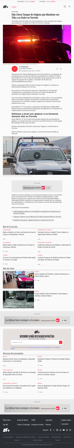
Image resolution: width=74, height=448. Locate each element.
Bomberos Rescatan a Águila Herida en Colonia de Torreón (33, 220)
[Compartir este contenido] (60, 69)
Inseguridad (7, 229)
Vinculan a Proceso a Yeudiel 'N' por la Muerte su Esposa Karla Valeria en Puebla (53, 233)
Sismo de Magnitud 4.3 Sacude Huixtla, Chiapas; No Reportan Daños (54, 387)
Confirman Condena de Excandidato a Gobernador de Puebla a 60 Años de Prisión (54, 246)
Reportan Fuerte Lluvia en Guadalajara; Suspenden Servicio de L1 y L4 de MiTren (19, 360)
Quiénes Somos (66, 420)
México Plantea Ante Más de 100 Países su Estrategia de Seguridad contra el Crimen (19, 373)
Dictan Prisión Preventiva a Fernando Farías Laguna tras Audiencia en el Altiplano (19, 387)
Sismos (40, 383)
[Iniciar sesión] (64, 6)
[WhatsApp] (67, 430)
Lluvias (37, 271)
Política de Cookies (37, 440)
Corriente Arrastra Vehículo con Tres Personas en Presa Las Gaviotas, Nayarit (53, 373)
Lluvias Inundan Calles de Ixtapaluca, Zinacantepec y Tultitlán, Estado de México (51, 294)
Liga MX (5, 424)
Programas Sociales (37, 424)
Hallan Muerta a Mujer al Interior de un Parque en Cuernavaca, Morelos (19, 246)
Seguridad (49, 420)
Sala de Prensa (67, 437)
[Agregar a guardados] (57, 69)
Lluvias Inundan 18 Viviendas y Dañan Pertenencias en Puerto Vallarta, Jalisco (52, 275)
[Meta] (51, 430)
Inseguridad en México (10, 383)
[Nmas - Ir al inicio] (5, 6)
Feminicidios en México (45, 229)
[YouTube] (64, 430)
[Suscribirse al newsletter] (60, 342)
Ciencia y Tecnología (23, 424)
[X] (54, 430)
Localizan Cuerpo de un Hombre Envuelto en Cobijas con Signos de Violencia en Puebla (54, 258)
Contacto (57, 440)
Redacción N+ (25, 66)
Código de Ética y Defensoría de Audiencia (25, 437)
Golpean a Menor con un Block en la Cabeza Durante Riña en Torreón (37, 217)
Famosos (48, 424)
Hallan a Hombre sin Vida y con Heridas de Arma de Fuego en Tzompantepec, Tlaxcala (19, 233)
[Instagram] (57, 430)
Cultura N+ (16, 440)
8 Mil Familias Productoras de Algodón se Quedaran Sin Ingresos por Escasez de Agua (37, 212)
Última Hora (7, 420)
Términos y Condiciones (43, 437)
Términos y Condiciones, (35, 347)
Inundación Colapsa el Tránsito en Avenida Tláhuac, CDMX (54, 360)
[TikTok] (60, 430)
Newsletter (65, 424)
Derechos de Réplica (8, 437)
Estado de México (22, 420)
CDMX (33, 420)
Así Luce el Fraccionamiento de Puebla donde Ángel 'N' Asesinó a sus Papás (19, 258)
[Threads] (70, 430)
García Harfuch (8, 369)
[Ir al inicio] (6, 430)
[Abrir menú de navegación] (69, 6)
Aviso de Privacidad (45, 347)
